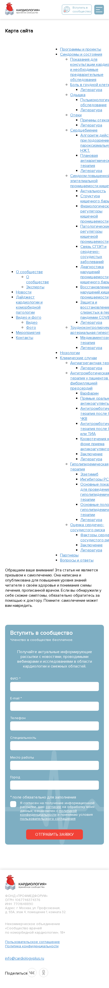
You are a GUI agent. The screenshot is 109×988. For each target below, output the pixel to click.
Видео (32, 322)
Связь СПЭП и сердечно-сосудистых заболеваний (93, 254)
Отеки (76, 115)
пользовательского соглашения (48, 819)
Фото (31, 327)
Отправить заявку (54, 834)
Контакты (24, 337)
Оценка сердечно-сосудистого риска (87, 527)
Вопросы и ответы (77, 560)
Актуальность (93, 191)
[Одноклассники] (43, 972)
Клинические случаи (78, 357)
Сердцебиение (84, 130)
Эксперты (35, 287)
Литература (91, 89)
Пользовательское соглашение (32, 942)
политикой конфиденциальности (48, 813)
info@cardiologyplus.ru (24, 958)
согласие (53, 807)
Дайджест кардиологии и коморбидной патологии (29, 305)
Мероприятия (28, 332)
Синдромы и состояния (81, 54)
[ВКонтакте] (32, 972)
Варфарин (89, 393)
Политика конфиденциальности (32, 946)
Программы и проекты (80, 49)
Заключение (91, 454)
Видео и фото (28, 317)
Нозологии (70, 352)
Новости (23, 292)
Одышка (77, 94)
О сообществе (29, 271)
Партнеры (69, 555)
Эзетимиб (89, 474)
